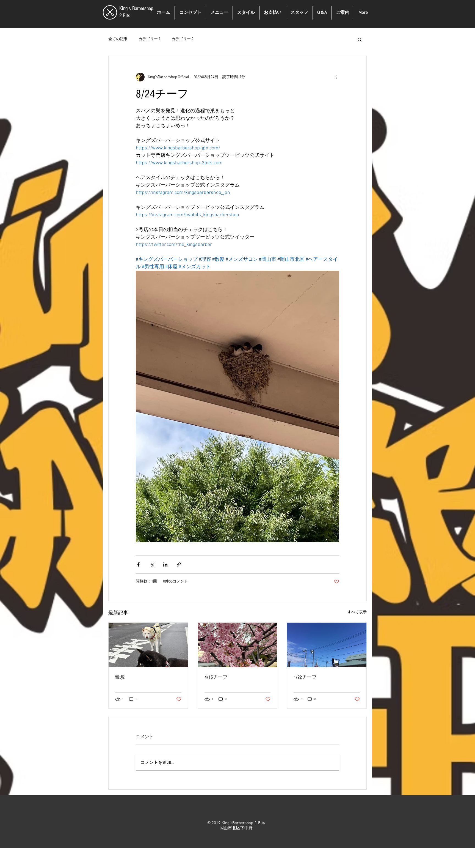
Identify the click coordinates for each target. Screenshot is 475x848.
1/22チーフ (305, 677)
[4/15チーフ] (237, 645)
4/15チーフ (216, 677)
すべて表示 (357, 612)
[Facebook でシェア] (138, 564)
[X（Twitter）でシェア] (151, 564)
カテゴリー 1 (150, 39)
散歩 (120, 677)
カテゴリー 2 (183, 39)
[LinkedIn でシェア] (165, 564)
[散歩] (148, 645)
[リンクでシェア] (178, 564)
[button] (359, 39)
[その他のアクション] (336, 77)
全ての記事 (118, 39)
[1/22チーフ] (326, 645)
